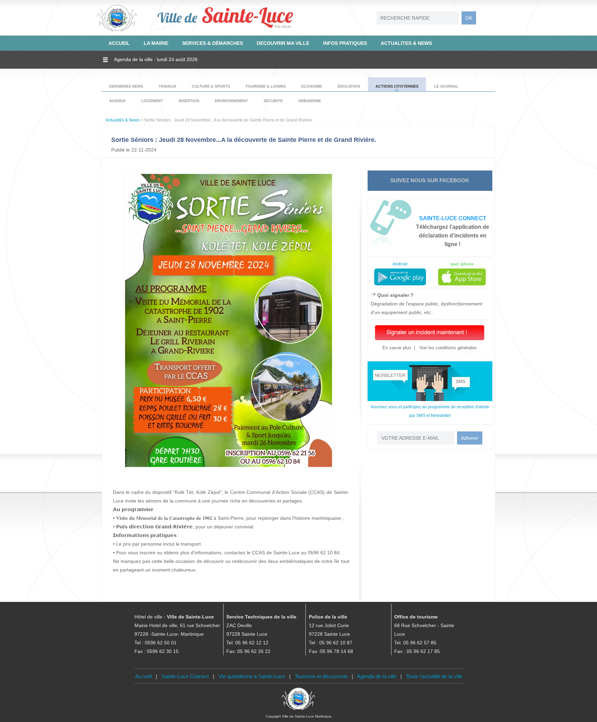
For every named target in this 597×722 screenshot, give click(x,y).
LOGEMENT (152, 101)
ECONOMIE (311, 86)
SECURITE (273, 101)
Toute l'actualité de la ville (434, 676)
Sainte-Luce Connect (185, 676)
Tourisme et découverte (321, 676)
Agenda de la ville (376, 676)
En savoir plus (396, 347)
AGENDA (117, 101)
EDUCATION (349, 86)
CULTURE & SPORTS (211, 86)
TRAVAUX (167, 86)
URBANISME (309, 101)
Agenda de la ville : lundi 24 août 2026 (156, 59)
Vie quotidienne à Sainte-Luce (251, 676)
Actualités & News (123, 120)
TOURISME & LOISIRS (266, 86)
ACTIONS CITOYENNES (397, 86)
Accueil (143, 676)
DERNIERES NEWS (126, 86)
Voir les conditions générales (447, 347)
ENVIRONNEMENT (231, 101)
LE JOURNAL (446, 86)
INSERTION (189, 101)
